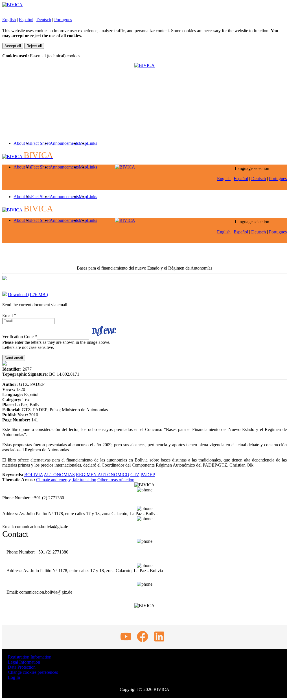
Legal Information (24, 662)
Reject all (34, 46)
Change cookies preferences (33, 672)
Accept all (13, 46)
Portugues (63, 19)
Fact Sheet (40, 143)
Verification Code (19, 336)
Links (92, 143)
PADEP (148, 474)
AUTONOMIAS (59, 474)
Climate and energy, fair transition (66, 479)
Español (26, 19)
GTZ (134, 474)
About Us (22, 143)
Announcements (64, 143)
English (9, 19)
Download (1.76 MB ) (28, 294)
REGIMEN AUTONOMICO (102, 474)
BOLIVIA (33, 474)
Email (9, 315)
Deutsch (43, 19)
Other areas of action (115, 479)
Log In (14, 677)
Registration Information (29, 657)
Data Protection (22, 667)
